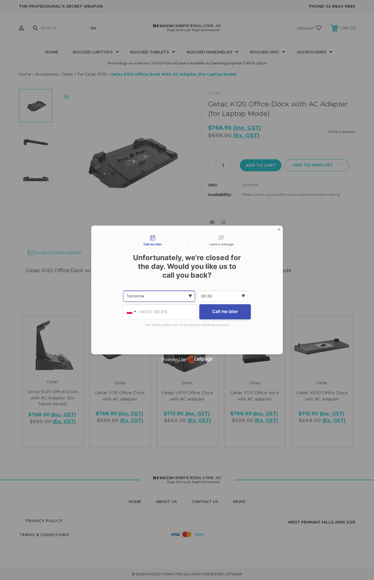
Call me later (225, 311)
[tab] (153, 240)
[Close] (279, 229)
